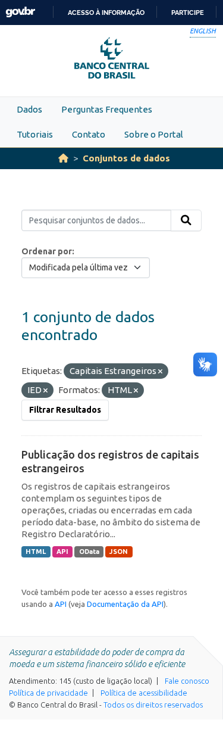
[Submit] (186, 220)
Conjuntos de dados (126, 158)
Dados (29, 109)
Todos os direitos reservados (153, 704)
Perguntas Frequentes (106, 109)
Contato (88, 134)
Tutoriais (35, 134)
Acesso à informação (106, 12)
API (62, 551)
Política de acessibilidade (143, 692)
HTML (36, 551)
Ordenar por (46, 251)
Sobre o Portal (153, 134)
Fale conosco (187, 681)
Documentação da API (125, 604)
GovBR (20, 12)
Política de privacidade (48, 692)
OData (89, 551)
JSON (118, 551)
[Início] (63, 158)
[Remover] (160, 371)
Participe (187, 12)
